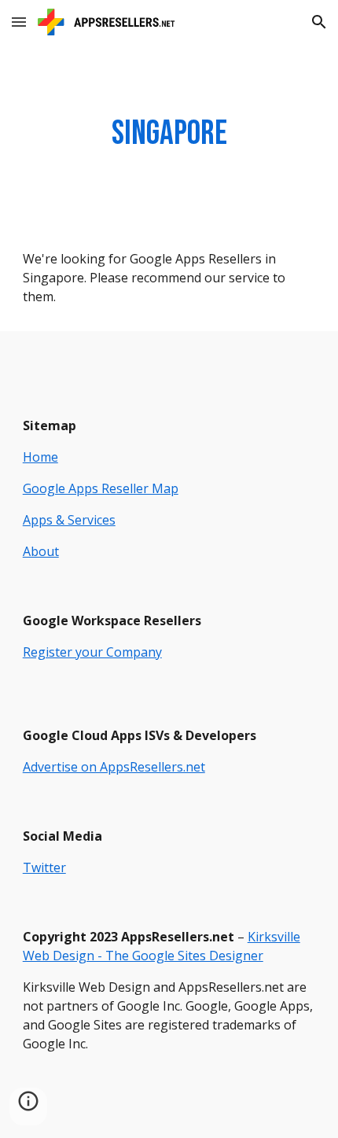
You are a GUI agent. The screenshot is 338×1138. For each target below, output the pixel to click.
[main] (169, 134)
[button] (19, 21)
